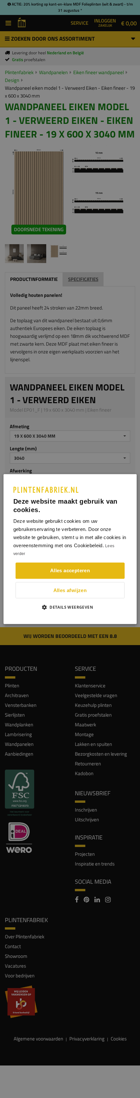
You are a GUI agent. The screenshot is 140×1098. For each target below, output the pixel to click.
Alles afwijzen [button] (70, 590)
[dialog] (70, 549)
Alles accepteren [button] (70, 570)
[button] (70, 607)
